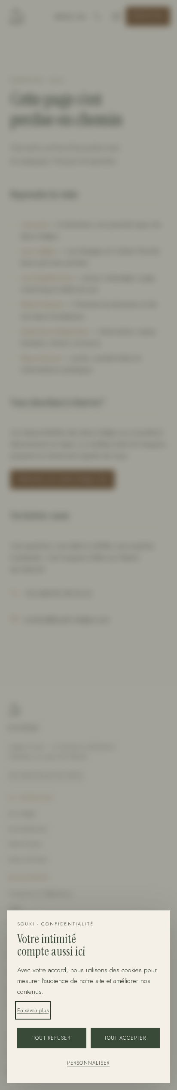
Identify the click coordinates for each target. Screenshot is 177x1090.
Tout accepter (125, 1038)
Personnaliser (88, 1062)
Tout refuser (51, 1038)
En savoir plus (33, 1010)
